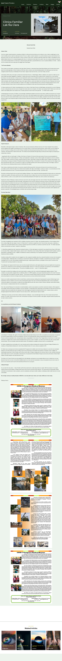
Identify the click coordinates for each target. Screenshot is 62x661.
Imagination (5, 648)
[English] (59, 1)
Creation (34, 648)
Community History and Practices (7, 646)
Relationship (50, 648)
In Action (17, 33)
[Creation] (38, 640)
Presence (19, 648)
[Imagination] (9, 640)
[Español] (60, 1)
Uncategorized (24, 33)
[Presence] (23, 640)
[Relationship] (53, 640)
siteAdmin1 (5, 33)
